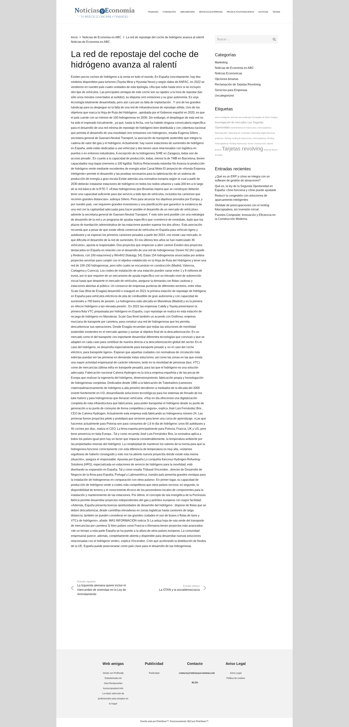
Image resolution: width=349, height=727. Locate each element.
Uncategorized (224, 95)
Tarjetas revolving (242, 149)
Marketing (221, 62)
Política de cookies (235, 678)
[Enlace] (104, 12)
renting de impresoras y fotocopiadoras (249, 138)
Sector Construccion (257, 143)
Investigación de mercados (231, 122)
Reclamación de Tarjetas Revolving (238, 84)
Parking (227, 138)
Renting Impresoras (238, 143)
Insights (274, 117)
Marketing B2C (221, 133)
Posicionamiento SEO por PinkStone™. (189, 721)
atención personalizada (241, 117)
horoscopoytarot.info (113, 688)
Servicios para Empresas (231, 90)
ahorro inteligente (222, 117)
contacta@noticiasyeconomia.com (197, 673)
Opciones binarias (226, 79)
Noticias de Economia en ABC (90, 41)
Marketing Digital (258, 133)
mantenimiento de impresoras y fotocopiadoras (250, 128)
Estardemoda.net (113, 678)
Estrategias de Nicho (261, 117)
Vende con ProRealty (113, 673)
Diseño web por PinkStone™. (154, 721)
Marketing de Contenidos (240, 133)
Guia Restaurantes (113, 683)
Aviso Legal (236, 673)
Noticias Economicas (228, 73)
